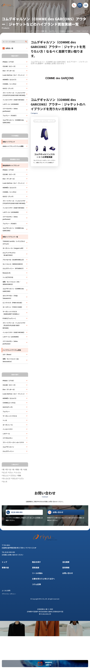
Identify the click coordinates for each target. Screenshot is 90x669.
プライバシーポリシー (9, 594)
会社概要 (65, 562)
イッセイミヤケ (8, 429)
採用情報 (65, 567)
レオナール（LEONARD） (11, 104)
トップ (30, 31)
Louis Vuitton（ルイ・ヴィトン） (14, 75)
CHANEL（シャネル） (10, 84)
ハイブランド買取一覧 (40, 31)
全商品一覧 (9, 48)
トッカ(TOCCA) (8, 277)
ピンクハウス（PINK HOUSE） (13, 303)
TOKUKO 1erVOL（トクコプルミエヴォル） (14, 242)
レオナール (6, 434)
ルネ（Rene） (7, 354)
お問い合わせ (67, 573)
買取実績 (35, 567)
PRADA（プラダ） (9, 62)
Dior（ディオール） (9, 71)
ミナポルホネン (8, 438)
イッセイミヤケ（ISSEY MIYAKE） (14, 100)
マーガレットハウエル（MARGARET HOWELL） (11, 312)
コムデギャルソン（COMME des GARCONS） (61, 31)
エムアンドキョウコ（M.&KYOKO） (9, 254)
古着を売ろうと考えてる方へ (43, 578)
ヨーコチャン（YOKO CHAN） (13, 307)
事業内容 (5, 567)
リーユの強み (37, 573)
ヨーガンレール (8, 425)
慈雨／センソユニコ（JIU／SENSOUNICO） (12, 283)
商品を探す (36, 562)
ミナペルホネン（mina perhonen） (10, 109)
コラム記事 (36, 584)
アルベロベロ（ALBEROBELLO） (14, 260)
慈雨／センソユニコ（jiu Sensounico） (11, 360)
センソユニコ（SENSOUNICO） (13, 264)
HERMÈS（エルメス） (10, 80)
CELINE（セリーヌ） (9, 66)
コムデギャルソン (8, 447)
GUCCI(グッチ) (8, 407)
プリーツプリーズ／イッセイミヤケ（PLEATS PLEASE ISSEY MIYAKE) (14, 325)
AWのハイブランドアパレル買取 (13, 146)
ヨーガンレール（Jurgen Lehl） (13, 248)
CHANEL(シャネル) (9, 403)
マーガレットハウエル (10, 416)
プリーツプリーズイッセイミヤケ (13, 442)
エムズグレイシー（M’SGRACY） (13, 268)
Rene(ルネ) (6, 273)
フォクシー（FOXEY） (10, 115)
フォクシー (6, 411)
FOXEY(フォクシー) (9, 318)
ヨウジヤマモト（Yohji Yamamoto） (10, 297)
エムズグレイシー (8, 451)
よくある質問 (6, 591)
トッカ (5, 420)
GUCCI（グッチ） (8, 88)
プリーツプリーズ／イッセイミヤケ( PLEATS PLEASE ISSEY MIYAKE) (14, 94)
